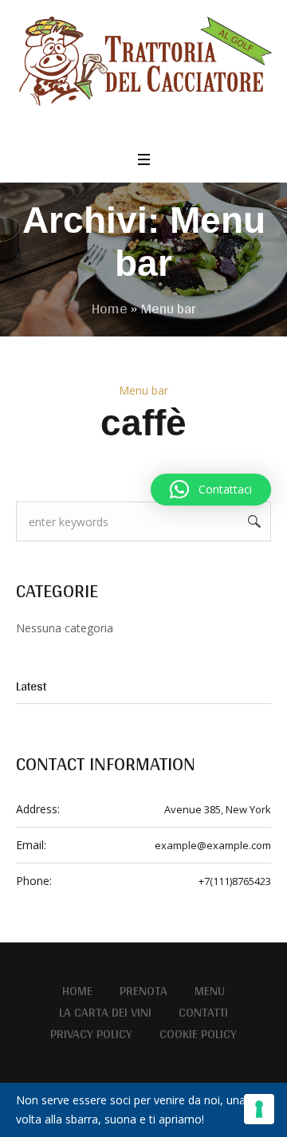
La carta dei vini (105, 1012)
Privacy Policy (91, 1034)
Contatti (203, 1012)
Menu (210, 991)
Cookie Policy (198, 1034)
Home (110, 308)
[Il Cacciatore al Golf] (143, 64)
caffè (143, 422)
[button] (211, 490)
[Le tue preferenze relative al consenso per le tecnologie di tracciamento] (259, 1109)
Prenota (143, 991)
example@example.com (213, 845)
